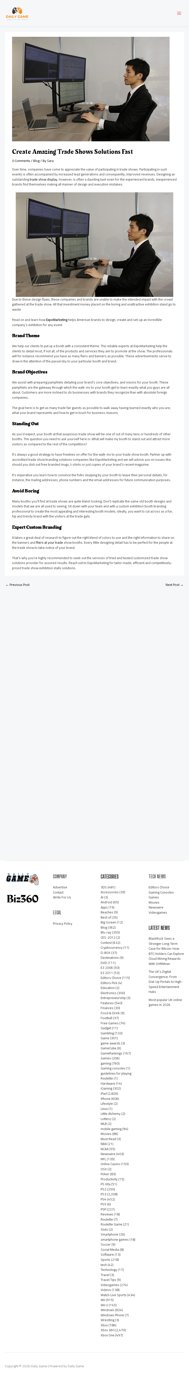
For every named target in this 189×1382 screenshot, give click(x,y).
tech (104, 1265)
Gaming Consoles (161, 892)
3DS (104, 887)
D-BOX (105, 952)
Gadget (106, 1028)
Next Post (175, 584)
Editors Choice (111, 977)
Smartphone (109, 1234)
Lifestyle (107, 1103)
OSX (104, 1169)
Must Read (108, 1139)
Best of (106, 917)
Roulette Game (111, 1224)
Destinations (110, 957)
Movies (106, 1134)
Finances (107, 1008)
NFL (103, 1159)
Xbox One (107, 1335)
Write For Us (62, 897)
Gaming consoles (113, 1068)
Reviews (107, 1214)
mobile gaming (111, 1129)
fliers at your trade (49, 542)
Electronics (108, 993)
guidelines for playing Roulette (116, 1076)
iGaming (106, 1088)
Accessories (110, 892)
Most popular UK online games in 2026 (165, 1002)
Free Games (110, 1023)
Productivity (109, 1179)
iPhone (105, 1098)
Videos (106, 1290)
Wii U (104, 1305)
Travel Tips (108, 1280)
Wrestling (107, 1320)
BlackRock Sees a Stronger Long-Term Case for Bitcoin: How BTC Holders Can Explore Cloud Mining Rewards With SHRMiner (166, 951)
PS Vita (105, 1184)
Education (108, 988)
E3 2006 (107, 967)
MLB (104, 1123)
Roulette (107, 1219)
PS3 (103, 1194)
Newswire (108, 1154)
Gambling (107, 1033)
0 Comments (21, 161)
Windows (107, 1310)
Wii (103, 1300)
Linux (104, 1109)
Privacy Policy (62, 923)
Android (106, 902)
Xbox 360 (107, 1330)
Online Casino (110, 1164)
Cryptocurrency (112, 947)
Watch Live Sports (113, 1295)
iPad (104, 1093)
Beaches (107, 912)
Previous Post (17, 584)
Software (107, 1254)
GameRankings (111, 1053)
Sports (105, 1259)
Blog (36, 161)
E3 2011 (107, 973)
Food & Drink (110, 1013)
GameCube (108, 1048)
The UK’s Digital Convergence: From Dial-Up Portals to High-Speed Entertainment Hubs (166, 981)
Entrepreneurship (113, 998)
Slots (104, 1229)
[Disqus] (94, 655)
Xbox (104, 1325)
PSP (103, 1209)
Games (106, 1058)
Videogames (110, 1285)
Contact (58, 892)
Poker (105, 1174)
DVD (104, 963)
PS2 (103, 1189)
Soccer (106, 1244)
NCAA (105, 1149)
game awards (110, 1043)
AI (102, 897)
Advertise (60, 887)
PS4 (103, 1199)
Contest (106, 942)
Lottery (106, 1119)
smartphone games (115, 1239)
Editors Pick (109, 983)
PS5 (103, 1204)
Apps (104, 907)
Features (107, 1003)
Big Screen (108, 922)
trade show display (43, 179)
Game (105, 1038)
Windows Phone (112, 1315)
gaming (106, 1063)
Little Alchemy (111, 1113)
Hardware (108, 1083)
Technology (109, 1269)
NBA (104, 1144)
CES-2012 (108, 937)
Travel (105, 1275)
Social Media (110, 1249)
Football (106, 1018)
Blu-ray (106, 932)
